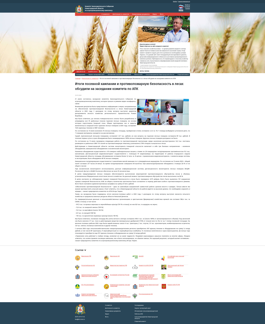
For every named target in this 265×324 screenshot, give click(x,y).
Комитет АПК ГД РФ (174, 284)
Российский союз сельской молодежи (176, 256)
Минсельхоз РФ (86, 256)
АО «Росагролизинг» (87, 284)
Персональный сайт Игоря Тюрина (176, 266)
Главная (77, 78)
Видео (155, 14)
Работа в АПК (138, 74)
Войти (175, 1)
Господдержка (80, 74)
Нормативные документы (140, 14)
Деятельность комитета (121, 14)
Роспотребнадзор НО (88, 265)
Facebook (187, 6)
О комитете (106, 14)
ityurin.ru (187, 5)
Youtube (187, 8)
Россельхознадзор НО (146, 294)
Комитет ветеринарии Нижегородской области (89, 294)
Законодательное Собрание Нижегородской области (90, 275)
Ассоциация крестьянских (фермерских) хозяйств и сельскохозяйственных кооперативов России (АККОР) (148, 277)
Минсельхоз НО (115, 256)
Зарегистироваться (184, 1)
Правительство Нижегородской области (148, 285)
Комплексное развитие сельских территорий (120, 285)
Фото (161, 14)
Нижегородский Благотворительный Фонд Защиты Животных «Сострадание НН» (120, 296)
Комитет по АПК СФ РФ (146, 265)
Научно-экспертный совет (96, 74)
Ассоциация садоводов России (119, 274)
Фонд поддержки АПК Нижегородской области (175, 275)
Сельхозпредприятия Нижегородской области (160, 74)
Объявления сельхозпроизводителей (119, 74)
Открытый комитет (183, 74)
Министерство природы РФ (118, 265)
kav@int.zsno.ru (92, 71)
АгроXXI (141, 256)
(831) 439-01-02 (81, 71)
